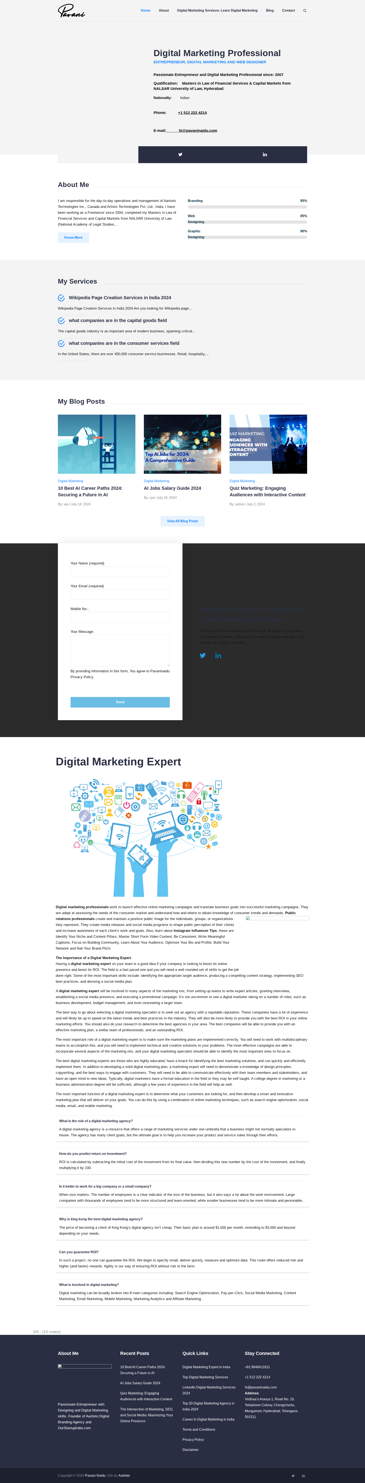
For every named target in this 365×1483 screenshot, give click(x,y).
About (164, 10)
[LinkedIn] (265, 154)
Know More (73, 237)
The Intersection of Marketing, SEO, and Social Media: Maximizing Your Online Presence (146, 1415)
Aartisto (124, 1475)
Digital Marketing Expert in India (206, 1367)
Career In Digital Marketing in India (208, 1419)
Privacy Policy (193, 1439)
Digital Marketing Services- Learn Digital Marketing (217, 10)
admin (240, 504)
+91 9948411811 (257, 1367)
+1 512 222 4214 (192, 113)
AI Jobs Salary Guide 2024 (172, 488)
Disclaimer (190, 1450)
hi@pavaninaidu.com (191, 131)
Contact (288, 10)
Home (145, 10)
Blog (270, 10)
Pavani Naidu (95, 1475)
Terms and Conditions (198, 1429)
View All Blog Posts (182, 521)
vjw (66, 504)
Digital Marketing (70, 481)
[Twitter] (180, 154)
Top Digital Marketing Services (205, 1377)
